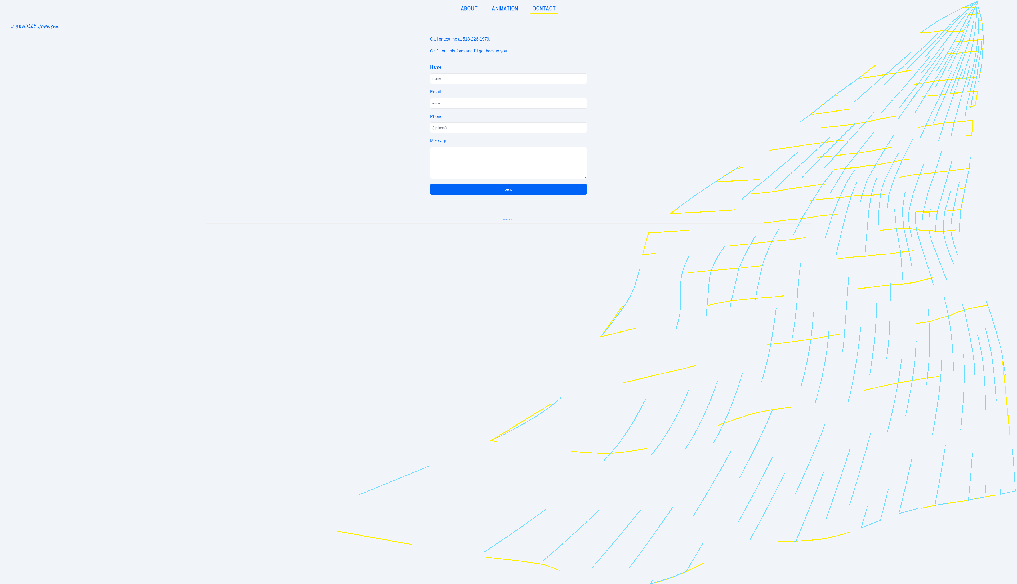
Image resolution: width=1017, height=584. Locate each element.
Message (438, 141)
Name (435, 67)
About (469, 8)
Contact (544, 8)
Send (508, 189)
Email (435, 92)
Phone (436, 116)
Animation (505, 8)
